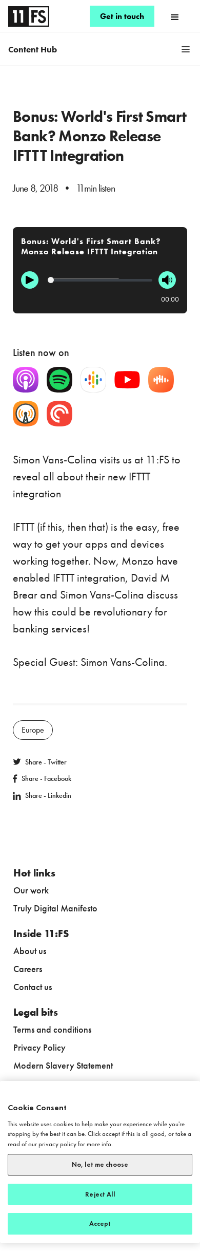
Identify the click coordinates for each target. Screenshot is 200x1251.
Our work (31, 890)
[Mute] (167, 280)
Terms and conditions (52, 1029)
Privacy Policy (39, 1047)
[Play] (29, 280)
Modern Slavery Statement (63, 1065)
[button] (174, 16)
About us (29, 951)
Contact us (32, 987)
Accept (100, 1223)
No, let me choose (100, 1164)
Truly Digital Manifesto (55, 908)
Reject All (99, 1194)
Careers (27, 969)
